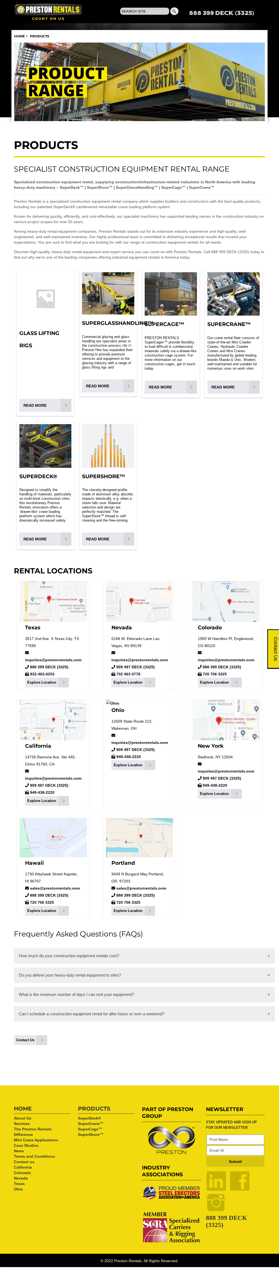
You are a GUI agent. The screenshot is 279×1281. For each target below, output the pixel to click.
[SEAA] (171, 1199)
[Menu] (256, 13)
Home (19, 36)
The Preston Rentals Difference (33, 1132)
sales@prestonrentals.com (55, 888)
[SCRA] (171, 1242)
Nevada (121, 627)
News (19, 1151)
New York (210, 746)
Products (94, 1108)
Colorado (210, 627)
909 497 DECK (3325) (135, 667)
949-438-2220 (41, 792)
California (38, 746)
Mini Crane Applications (36, 1140)
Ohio (117, 710)
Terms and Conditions (34, 1156)
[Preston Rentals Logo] (52, 11)
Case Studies (26, 1145)
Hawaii (34, 863)
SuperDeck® (89, 1118)
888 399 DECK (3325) (221, 12)
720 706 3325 (214, 674)
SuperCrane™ (91, 1123)
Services (22, 1123)
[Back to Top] (253, 1270)
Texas (32, 627)
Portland (123, 863)
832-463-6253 (41, 674)
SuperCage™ (90, 1129)
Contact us (24, 1162)
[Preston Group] (171, 1152)
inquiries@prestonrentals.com (53, 660)
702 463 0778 (127, 674)
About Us (22, 1118)
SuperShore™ (91, 1134)
